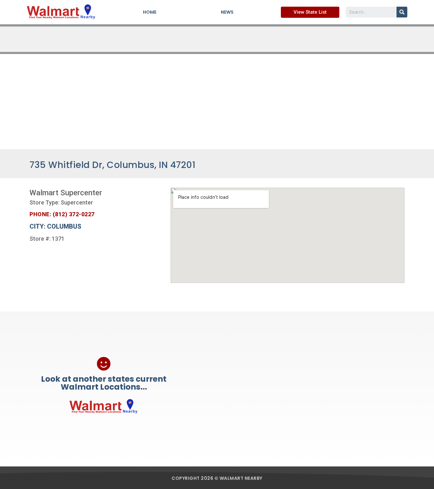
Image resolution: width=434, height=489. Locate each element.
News (227, 12)
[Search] (402, 12)
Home (149, 12)
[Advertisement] (217, 101)
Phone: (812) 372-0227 (62, 214)
